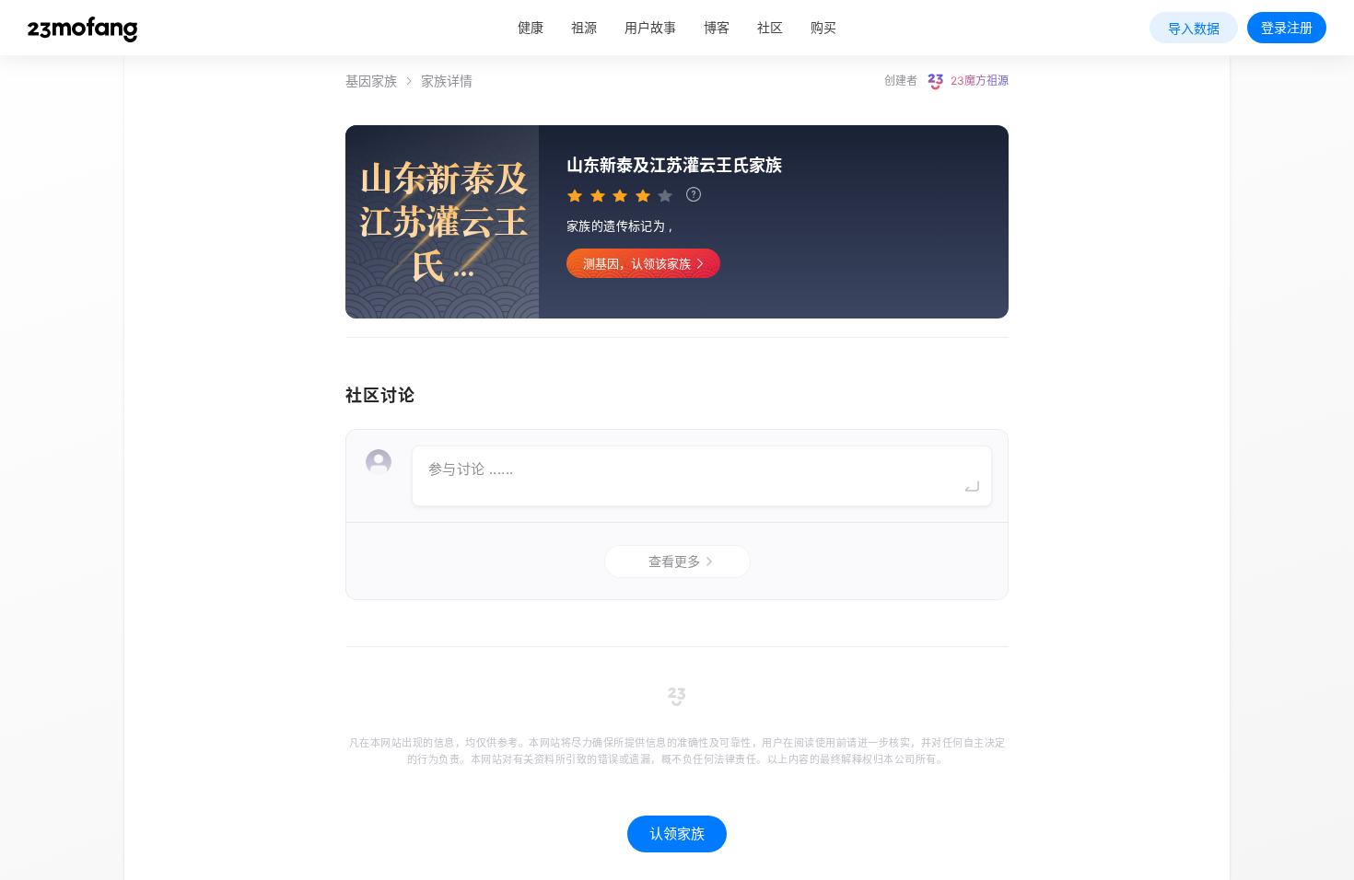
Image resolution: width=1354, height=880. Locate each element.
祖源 (584, 27)
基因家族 (371, 81)
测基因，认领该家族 (637, 263)
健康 (530, 27)
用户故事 (650, 27)
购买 (823, 27)
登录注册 (1287, 27)
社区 (770, 27)
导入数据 (1194, 28)
